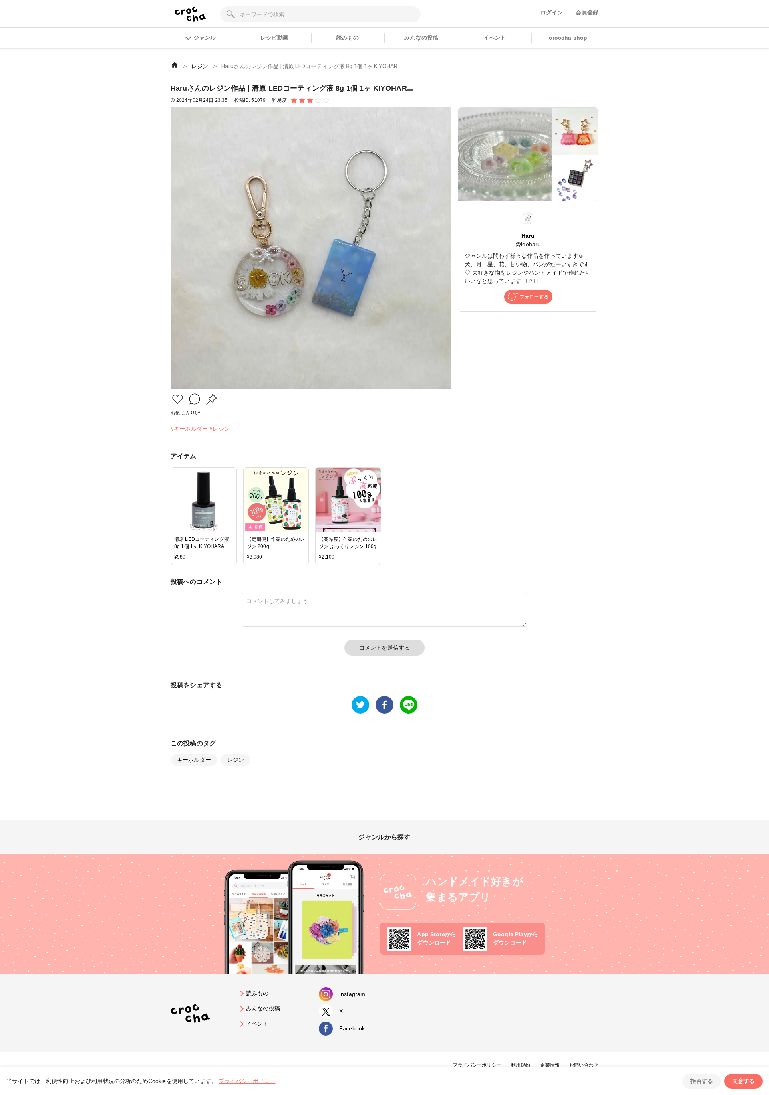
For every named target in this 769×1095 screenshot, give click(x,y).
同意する (743, 1081)
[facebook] (384, 705)
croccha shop (568, 37)
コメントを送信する (384, 647)
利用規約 (521, 1065)
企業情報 (550, 1065)
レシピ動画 (274, 37)
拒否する (701, 1081)
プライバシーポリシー (477, 1065)
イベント (494, 37)
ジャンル (204, 37)
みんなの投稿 (421, 37)
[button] (178, 399)
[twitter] (360, 705)
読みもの (347, 37)
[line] (408, 705)
